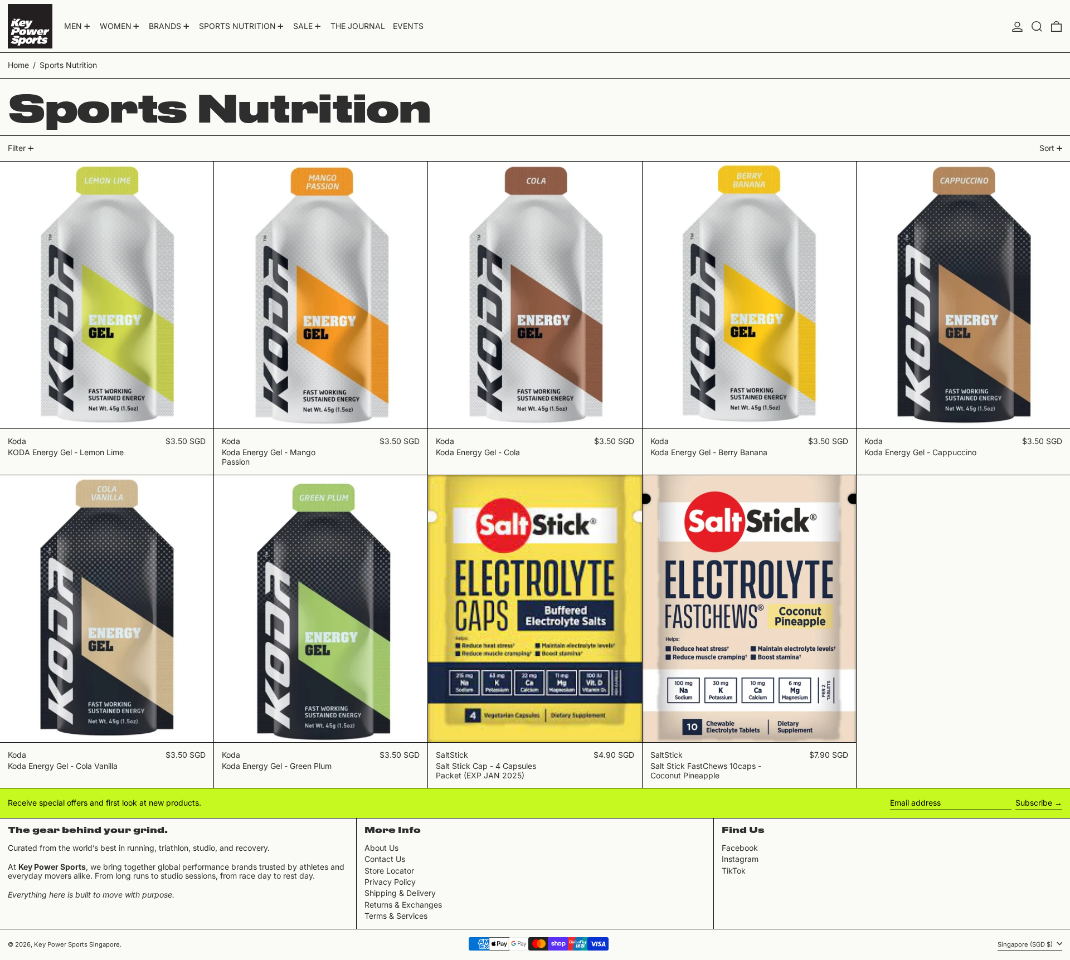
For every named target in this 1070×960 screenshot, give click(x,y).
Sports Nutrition (68, 65)
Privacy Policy (390, 881)
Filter (17, 148)
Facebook (740, 848)
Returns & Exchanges (403, 904)
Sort (1046, 148)
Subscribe (1033, 802)
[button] (1037, 26)
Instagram (740, 859)
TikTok (734, 870)
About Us (381, 847)
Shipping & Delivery (400, 893)
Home (18, 65)
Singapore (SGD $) (1026, 944)
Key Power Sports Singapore (77, 944)
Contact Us (384, 859)
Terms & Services (395, 915)
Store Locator (389, 870)
